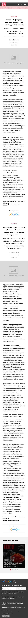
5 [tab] (17, 569)
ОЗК (19, 284)
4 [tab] (15, 569)
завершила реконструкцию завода (12, 101)
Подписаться (21, 589)
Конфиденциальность (5, 615)
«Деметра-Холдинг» (12, 287)
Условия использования (6, 616)
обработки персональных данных (9, 593)
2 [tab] (12, 569)
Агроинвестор (7, 108)
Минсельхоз (6, 449)
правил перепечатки (10, 597)
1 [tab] (10, 569)
